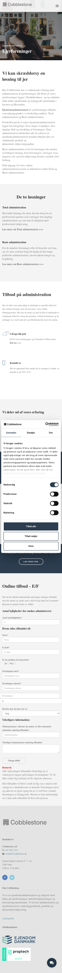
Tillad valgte (31, 536)
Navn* (5, 635)
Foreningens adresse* (11, 683)
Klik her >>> (15, 342)
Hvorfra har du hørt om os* (15, 708)
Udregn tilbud (14, 760)
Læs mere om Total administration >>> (22, 229)
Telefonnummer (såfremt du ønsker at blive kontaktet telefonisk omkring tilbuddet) (26, 728)
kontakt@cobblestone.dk (16, 853)
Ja (6, 663)
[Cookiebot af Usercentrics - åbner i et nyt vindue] (45, 424)
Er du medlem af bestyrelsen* (15, 659)
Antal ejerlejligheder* (12, 617)
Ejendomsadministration (15, 109)
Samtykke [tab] (11, 432)
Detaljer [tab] (31, 432)
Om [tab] (51, 432)
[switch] (54, 494)
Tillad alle (31, 526)
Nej (12, 663)
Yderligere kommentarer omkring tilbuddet (22, 742)
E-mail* (5, 647)
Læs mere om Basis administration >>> (23, 264)
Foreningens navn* (10, 671)
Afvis (31, 546)
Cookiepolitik (8, 918)
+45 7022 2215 (11, 850)
